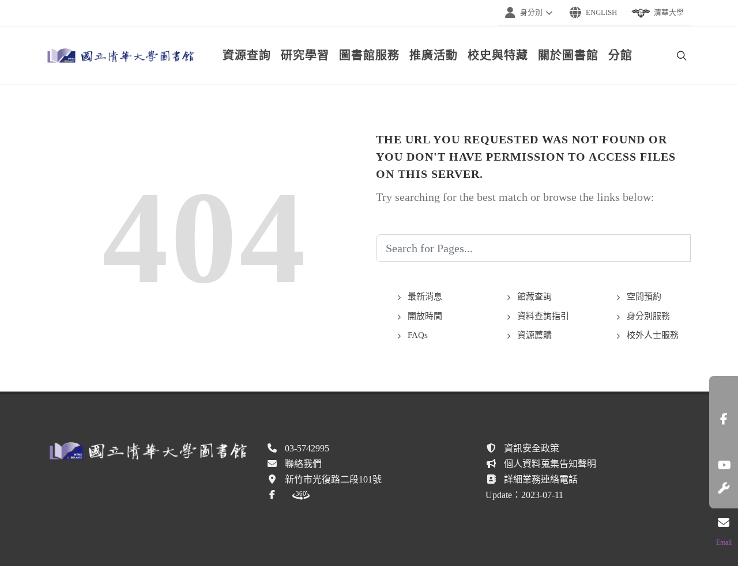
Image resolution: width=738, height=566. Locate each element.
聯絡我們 (303, 464)
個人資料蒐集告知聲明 (550, 464)
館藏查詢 (534, 296)
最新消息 (425, 296)
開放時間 (425, 316)
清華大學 (669, 13)
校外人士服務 (653, 335)
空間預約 (644, 296)
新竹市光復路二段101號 (333, 479)
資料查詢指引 (543, 316)
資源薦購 (534, 335)
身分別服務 (648, 316)
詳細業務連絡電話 (541, 479)
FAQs (418, 335)
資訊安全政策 (531, 448)
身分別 (531, 13)
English (601, 13)
